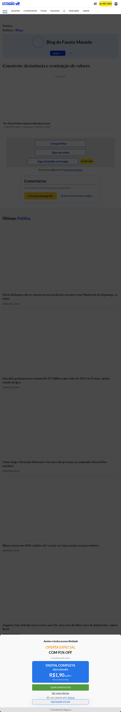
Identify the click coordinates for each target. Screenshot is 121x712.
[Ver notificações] (115, 3)
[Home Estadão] (11, 3)
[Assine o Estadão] (105, 3)
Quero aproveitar (60, 687)
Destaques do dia (60, 702)
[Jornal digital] (95, 3)
